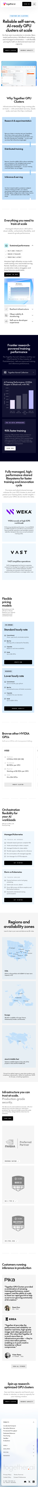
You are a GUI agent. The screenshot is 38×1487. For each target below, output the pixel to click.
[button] (19, 274)
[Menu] (34, 4)
